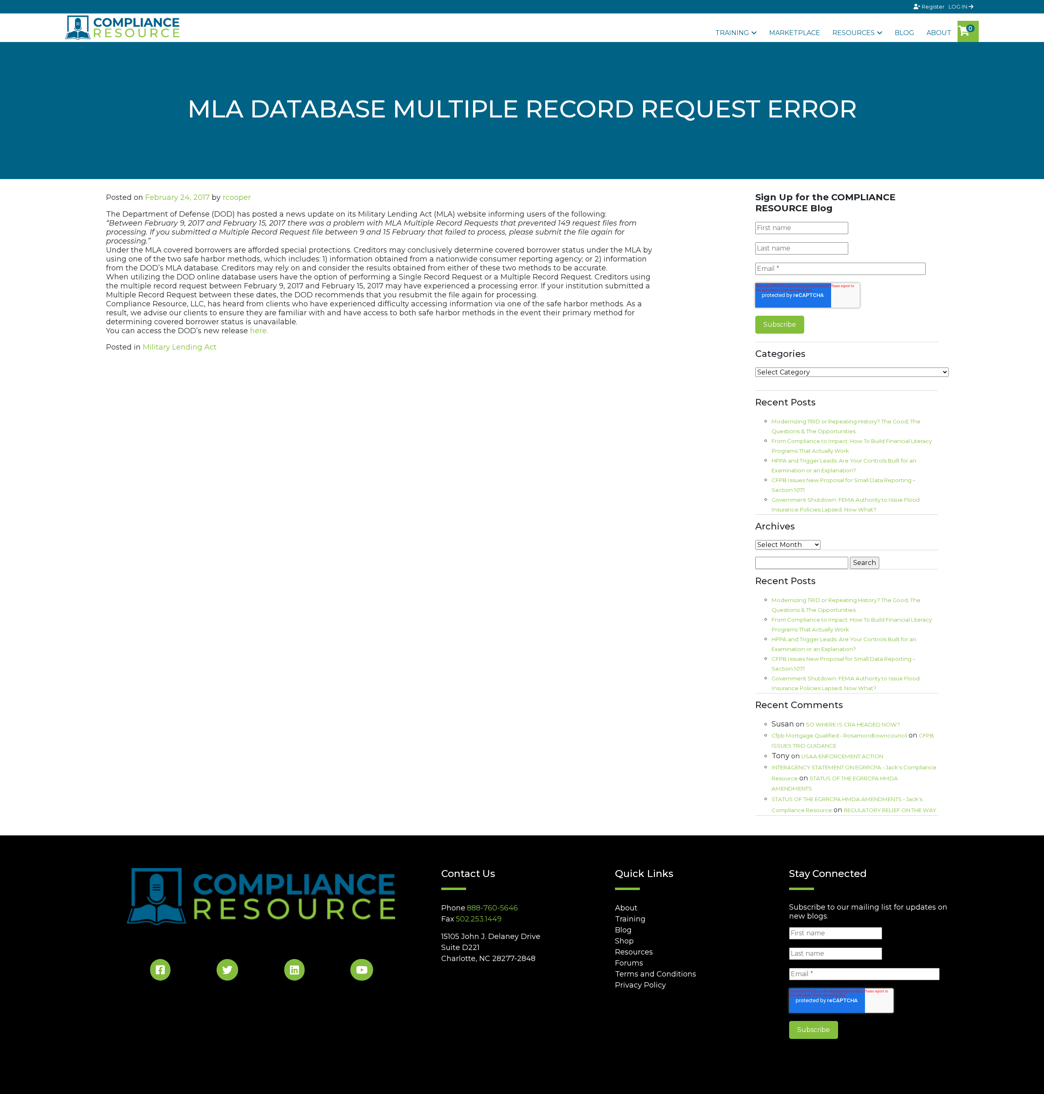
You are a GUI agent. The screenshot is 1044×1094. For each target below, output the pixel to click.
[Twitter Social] (227, 971)
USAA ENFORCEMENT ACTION (842, 756)
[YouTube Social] (361, 971)
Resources (853, 33)
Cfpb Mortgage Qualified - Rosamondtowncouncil (839, 735)
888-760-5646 (492, 908)
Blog (904, 33)
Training (732, 33)
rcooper (237, 197)
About (939, 33)
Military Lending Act (180, 347)
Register (933, 6)
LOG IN (959, 6)
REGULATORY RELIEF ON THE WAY (890, 810)
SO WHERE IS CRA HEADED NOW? (853, 724)
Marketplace (794, 33)
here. (259, 330)
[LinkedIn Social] (294, 971)
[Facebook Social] (160, 971)
